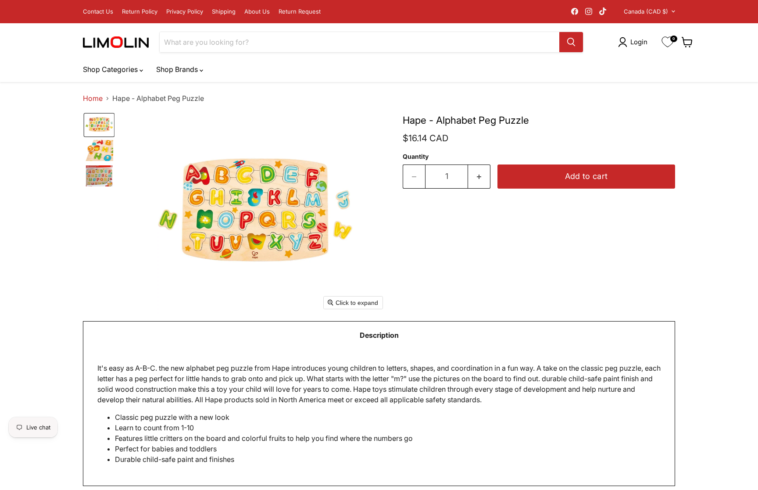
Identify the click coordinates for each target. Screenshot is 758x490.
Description (379, 335)
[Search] (571, 42)
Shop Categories (111, 69)
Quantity (416, 156)
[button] (634, 42)
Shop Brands (178, 69)
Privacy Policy (184, 11)
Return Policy (139, 11)
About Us (257, 11)
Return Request (300, 11)
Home (93, 98)
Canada (646, 11)
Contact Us (98, 11)
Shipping (224, 11)
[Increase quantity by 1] (479, 177)
